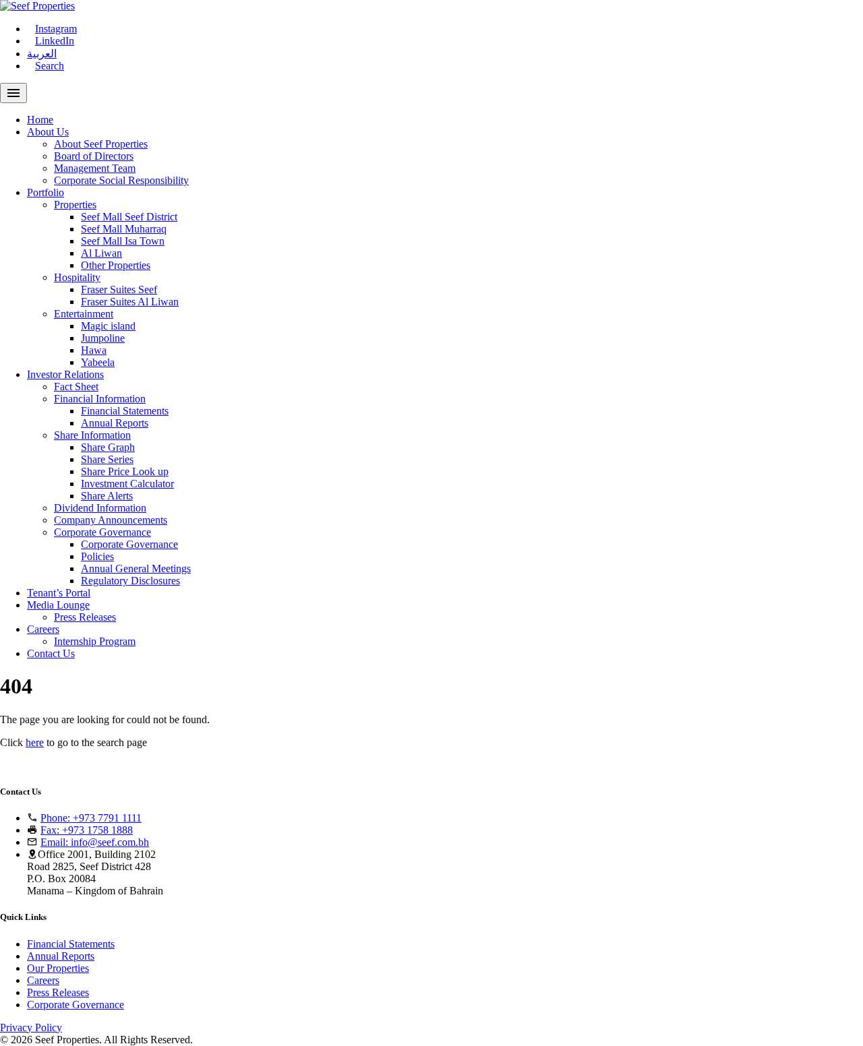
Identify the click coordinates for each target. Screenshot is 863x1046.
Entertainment (83, 313)
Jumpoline (103, 338)
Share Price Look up (125, 471)
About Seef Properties (101, 144)
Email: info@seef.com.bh (94, 842)
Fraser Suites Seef (119, 289)
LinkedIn (54, 41)
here (35, 742)
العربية (42, 53)
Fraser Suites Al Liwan (130, 301)
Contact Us (51, 653)
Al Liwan (101, 253)
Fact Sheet (76, 386)
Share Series (107, 459)
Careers (43, 629)
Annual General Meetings (136, 568)
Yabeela (98, 362)
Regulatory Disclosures (130, 580)
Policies (97, 556)
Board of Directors (93, 156)
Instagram (56, 28)
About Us (48, 131)
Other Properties (115, 265)
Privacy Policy (31, 1027)
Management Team (95, 168)
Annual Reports (114, 423)
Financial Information (100, 398)
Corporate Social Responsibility (121, 180)
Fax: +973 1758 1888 (86, 830)
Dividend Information (100, 508)
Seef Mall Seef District (129, 216)
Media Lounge (58, 605)
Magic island (108, 326)
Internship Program (95, 641)
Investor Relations (65, 374)
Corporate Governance (102, 532)
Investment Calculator (127, 483)
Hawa (94, 350)
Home (40, 119)
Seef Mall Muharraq (124, 229)
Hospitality (77, 277)
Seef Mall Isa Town (123, 241)
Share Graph (108, 447)
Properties (75, 204)
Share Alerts (107, 495)
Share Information (92, 435)
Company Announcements (110, 520)
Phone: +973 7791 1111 (91, 818)
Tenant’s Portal (58, 592)
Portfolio (45, 192)
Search (49, 65)
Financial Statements (125, 411)
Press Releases (85, 617)
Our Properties (58, 968)
